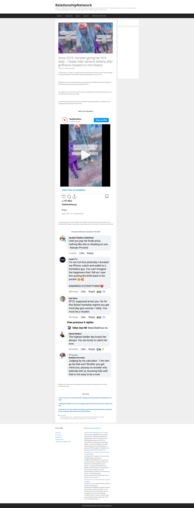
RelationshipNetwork (73, 5)
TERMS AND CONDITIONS (99, 16)
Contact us (59, 16)
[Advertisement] (128, 53)
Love (61, 415)
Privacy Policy (69, 16)
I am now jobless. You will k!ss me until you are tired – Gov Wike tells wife (78, 418)
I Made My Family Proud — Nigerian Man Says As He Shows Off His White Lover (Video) (82, 417)
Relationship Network (93, 428)
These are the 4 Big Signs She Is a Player (96, 432)
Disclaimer (86, 16)
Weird (64, 415)
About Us (78, 16)
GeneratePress (108, 505)
